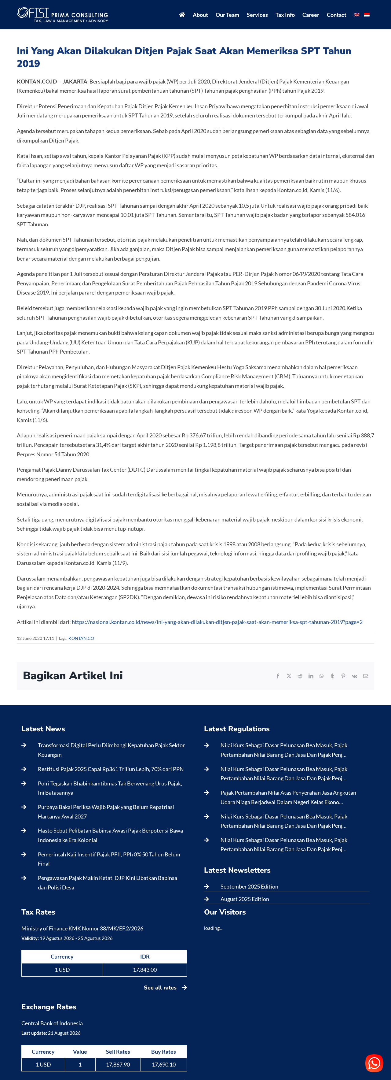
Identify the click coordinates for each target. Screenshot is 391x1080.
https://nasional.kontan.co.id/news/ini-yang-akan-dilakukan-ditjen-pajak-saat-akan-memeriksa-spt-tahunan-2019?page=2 (217, 621)
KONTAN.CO (81, 638)
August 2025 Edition (245, 899)
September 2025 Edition (249, 886)
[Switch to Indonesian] (367, 14)
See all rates (161, 987)
